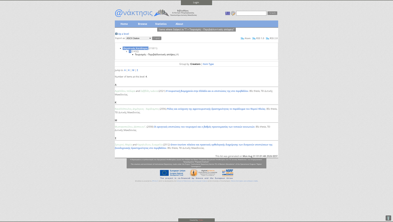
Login (196, 2)
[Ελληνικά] (227, 12)
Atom (248, 38)
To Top (388, 218)
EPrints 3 (155, 181)
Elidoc (200, 220)
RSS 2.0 (274, 38)
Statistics (161, 24)
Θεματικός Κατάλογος (135, 48)
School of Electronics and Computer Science (192, 181)
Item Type (208, 63)
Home (124, 24)
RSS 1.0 (260, 38)
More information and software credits (244, 181)
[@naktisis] (161, 17)
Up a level (123, 33)
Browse (142, 24)
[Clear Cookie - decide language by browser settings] (233, 12)
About (179, 24)
